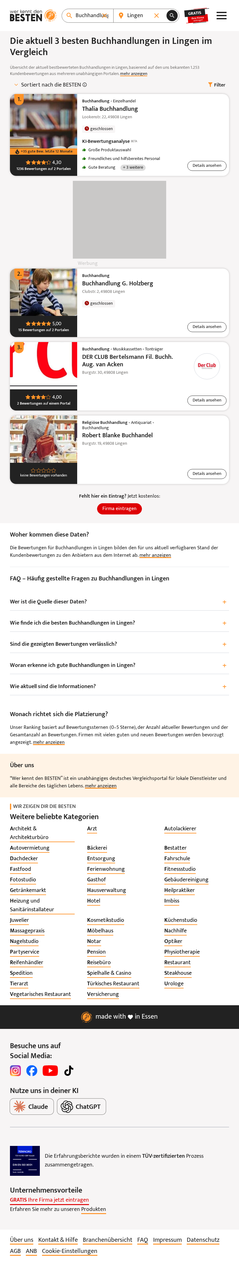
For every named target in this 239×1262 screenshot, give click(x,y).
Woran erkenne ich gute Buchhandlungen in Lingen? (118, 665)
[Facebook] (31, 1070)
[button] (207, 166)
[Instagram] (15, 1070)
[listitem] (42, 833)
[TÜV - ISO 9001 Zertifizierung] (25, 1161)
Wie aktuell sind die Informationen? (118, 687)
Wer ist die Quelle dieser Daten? (118, 602)
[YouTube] (50, 1070)
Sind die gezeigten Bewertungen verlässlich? (118, 644)
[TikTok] (68, 1070)
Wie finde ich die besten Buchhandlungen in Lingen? (118, 623)
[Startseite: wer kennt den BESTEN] (33, 15)
